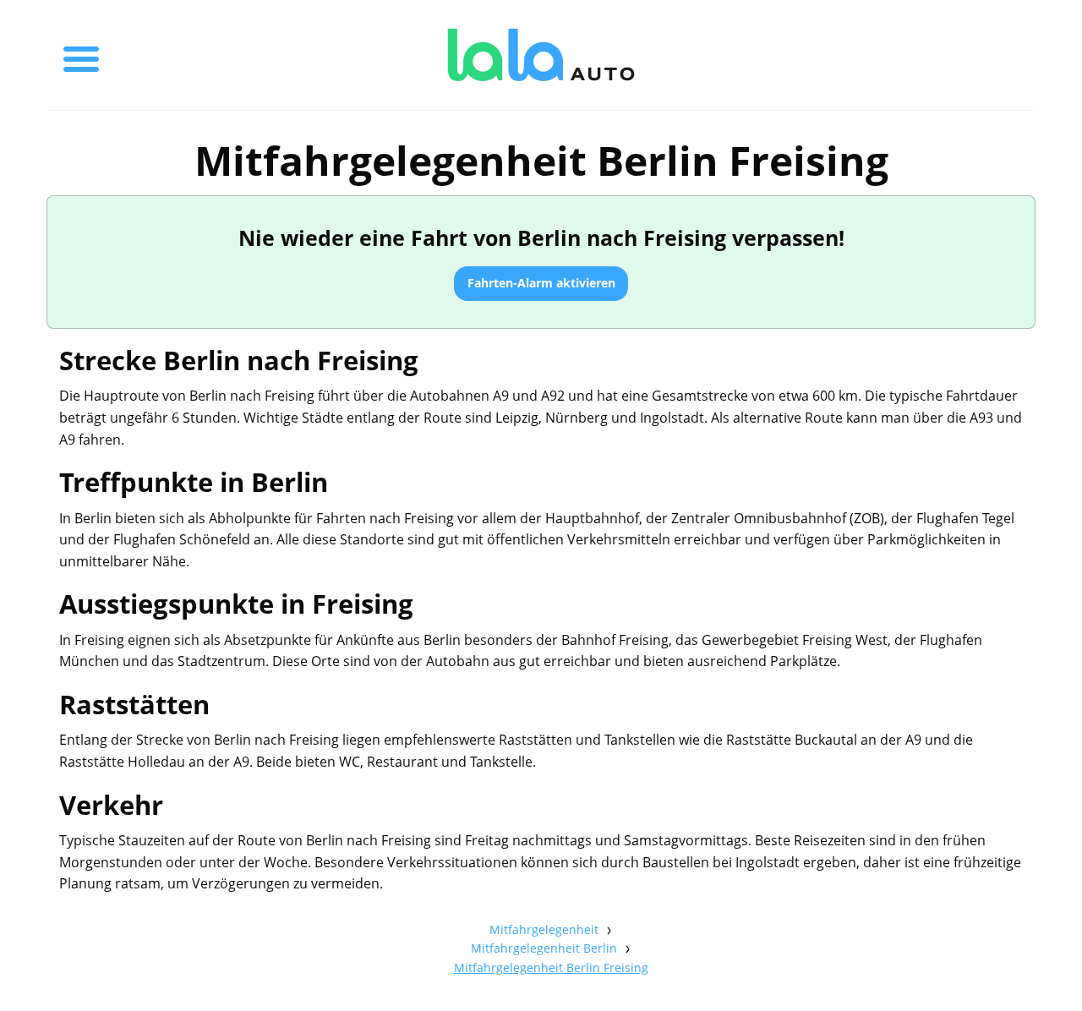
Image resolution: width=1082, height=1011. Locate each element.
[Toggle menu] (81, 55)
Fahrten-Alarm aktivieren (541, 283)
